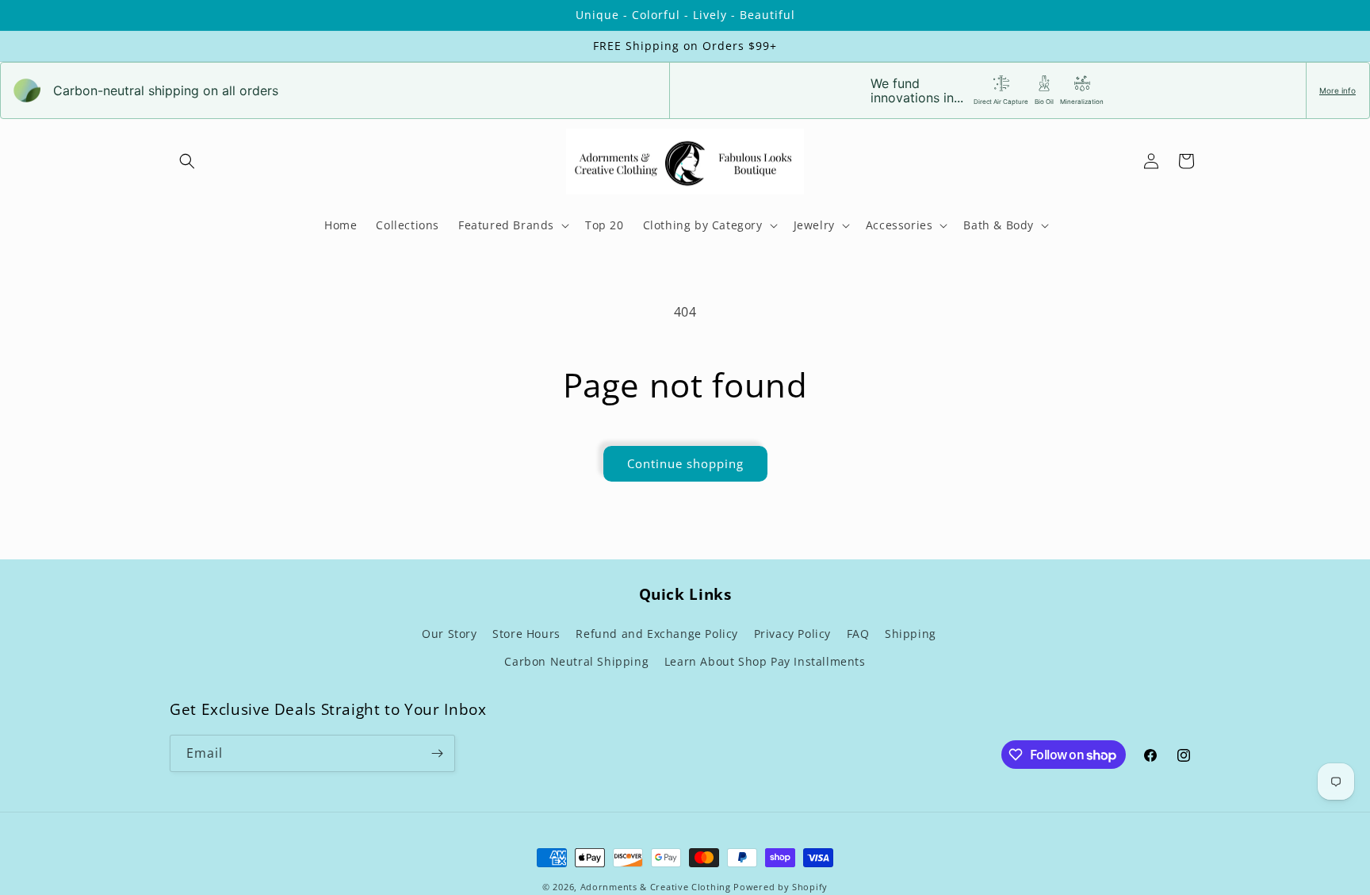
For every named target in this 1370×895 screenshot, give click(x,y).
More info (1337, 90)
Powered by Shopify (780, 887)
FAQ (858, 633)
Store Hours (526, 633)
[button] (187, 161)
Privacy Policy (792, 633)
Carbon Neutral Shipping (576, 661)
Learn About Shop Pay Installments (765, 661)
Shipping (910, 633)
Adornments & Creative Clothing (657, 887)
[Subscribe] (436, 753)
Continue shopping (685, 463)
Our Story (449, 633)
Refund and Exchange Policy (657, 633)
